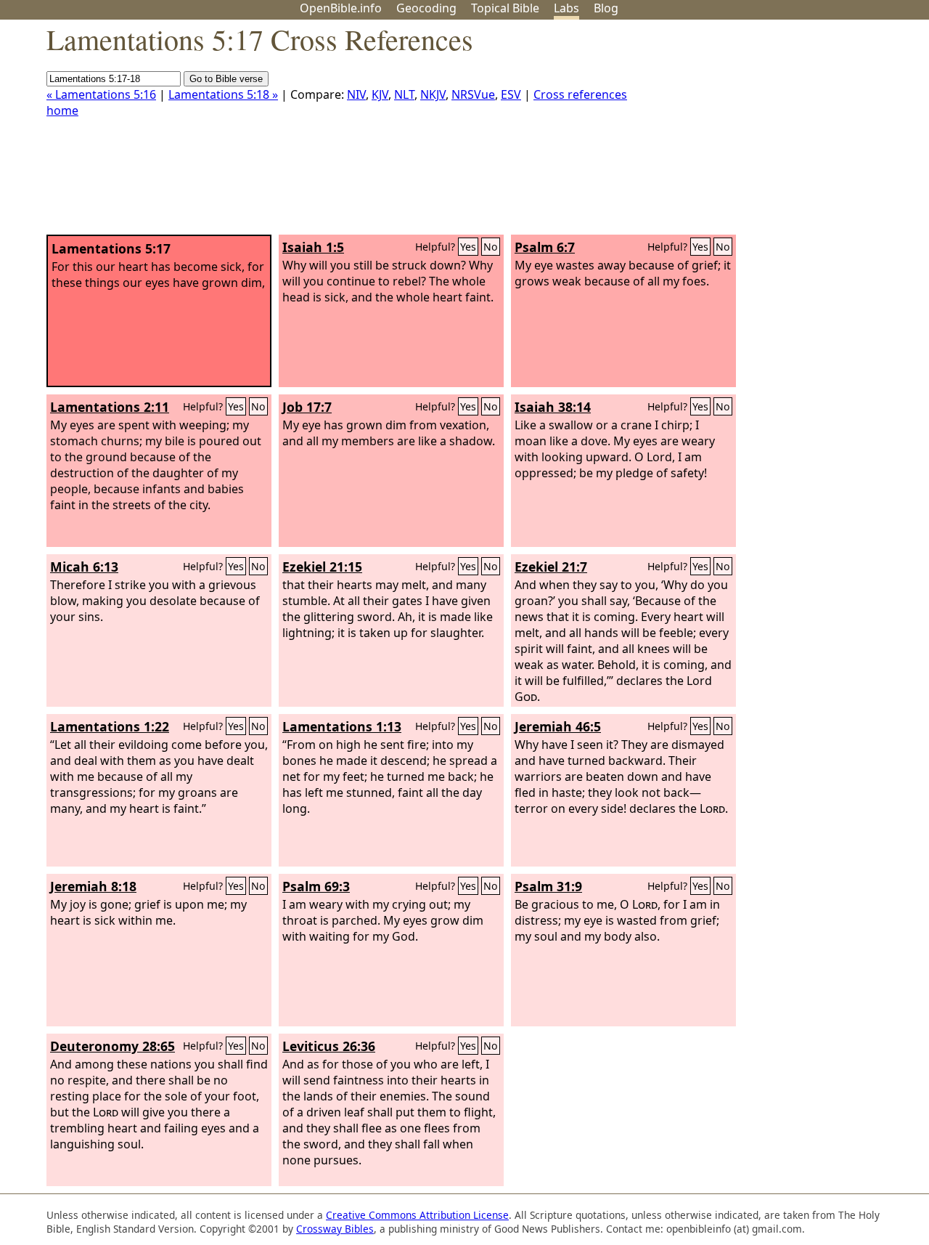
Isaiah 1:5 (313, 247)
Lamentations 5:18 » (223, 94)
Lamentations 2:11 (109, 406)
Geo (426, 8)
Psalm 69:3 (316, 886)
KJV (380, 94)
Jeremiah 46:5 (558, 726)
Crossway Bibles (335, 1229)
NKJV (433, 94)
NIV (356, 94)
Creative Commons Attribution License (417, 1215)
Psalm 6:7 (545, 247)
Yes (468, 247)
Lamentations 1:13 (341, 726)
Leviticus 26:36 (328, 1046)
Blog (606, 8)
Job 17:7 (307, 406)
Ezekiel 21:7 (551, 566)
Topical (505, 8)
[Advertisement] (782, 133)
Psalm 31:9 (548, 886)
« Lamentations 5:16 (101, 94)
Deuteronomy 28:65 (112, 1046)
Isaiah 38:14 (553, 406)
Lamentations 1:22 (109, 726)
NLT (404, 94)
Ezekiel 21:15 (322, 566)
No (490, 247)
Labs (566, 8)
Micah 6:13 (84, 566)
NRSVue (473, 94)
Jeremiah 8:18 (93, 886)
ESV (511, 94)
